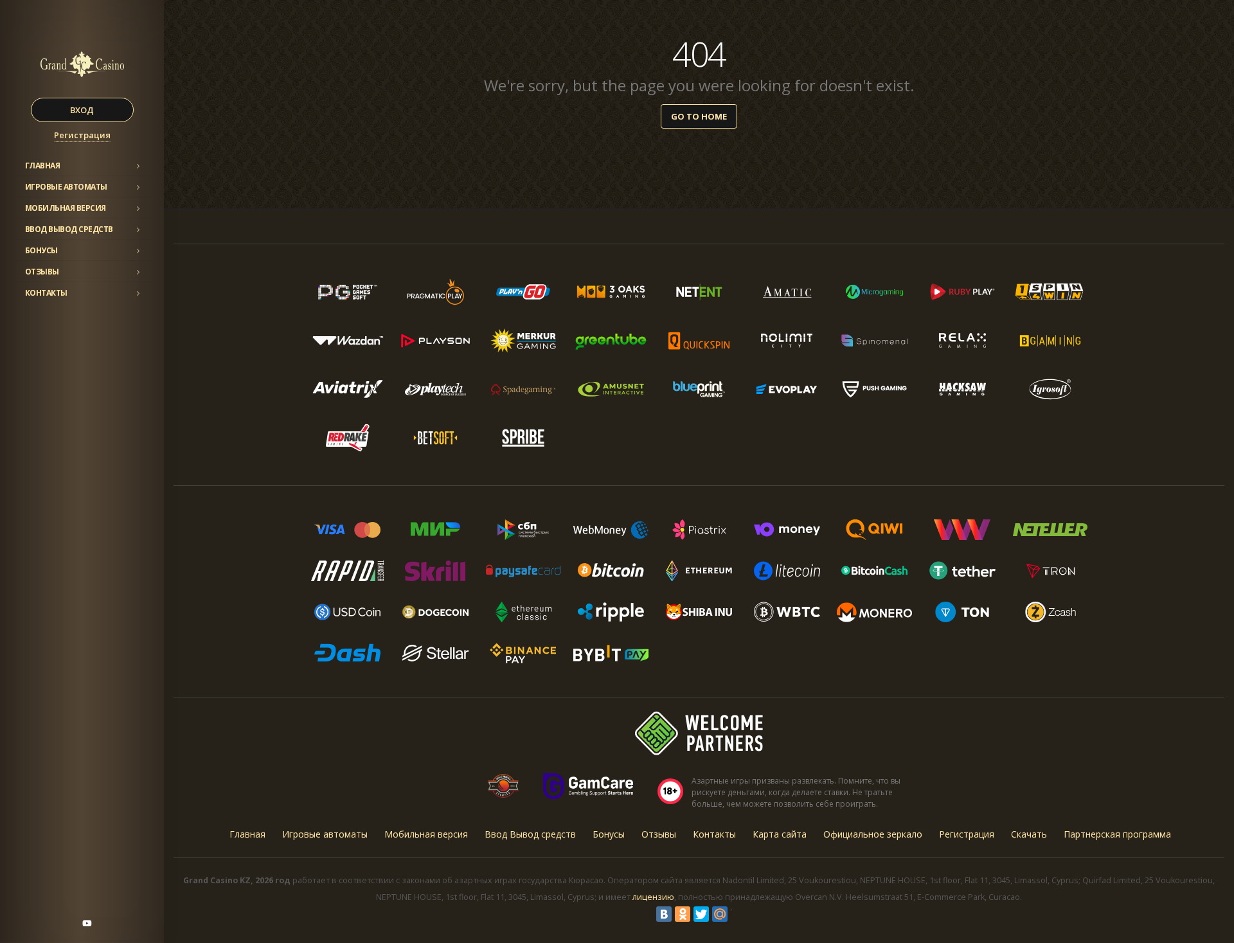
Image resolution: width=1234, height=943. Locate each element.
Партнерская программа (1117, 834)
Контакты (46, 292)
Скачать (1029, 834)
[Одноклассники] (682, 914)
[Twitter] (701, 914)
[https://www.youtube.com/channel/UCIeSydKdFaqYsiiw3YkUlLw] (87, 923)
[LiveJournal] (738, 914)
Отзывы (42, 271)
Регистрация (82, 135)
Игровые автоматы (66, 186)
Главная (42, 165)
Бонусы (41, 250)
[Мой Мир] (720, 914)
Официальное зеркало (872, 834)
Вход (82, 110)
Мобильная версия (65, 207)
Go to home (699, 116)
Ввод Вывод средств (69, 229)
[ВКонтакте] (664, 914)
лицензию (653, 897)
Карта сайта (780, 834)
